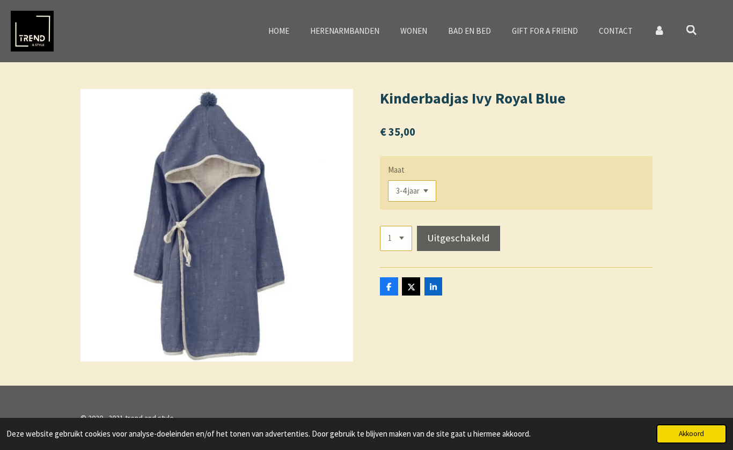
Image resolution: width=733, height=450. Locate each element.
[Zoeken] (691, 30)
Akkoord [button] (691, 433)
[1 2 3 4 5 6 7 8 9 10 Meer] (396, 238)
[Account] (659, 31)
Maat (396, 170)
